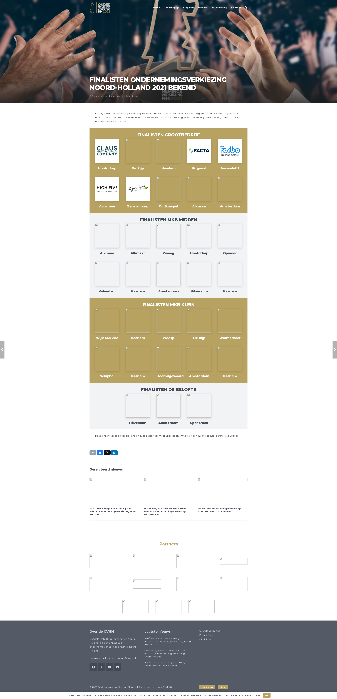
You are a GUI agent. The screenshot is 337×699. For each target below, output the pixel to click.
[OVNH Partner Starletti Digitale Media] (168, 606)
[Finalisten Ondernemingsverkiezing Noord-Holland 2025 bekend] (222, 492)
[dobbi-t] (138, 406)
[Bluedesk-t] (138, 236)
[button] (246, 7)
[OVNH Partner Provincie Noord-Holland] (103, 561)
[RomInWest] (147, 584)
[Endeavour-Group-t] (168, 151)
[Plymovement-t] (199, 189)
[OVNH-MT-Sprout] (103, 584)
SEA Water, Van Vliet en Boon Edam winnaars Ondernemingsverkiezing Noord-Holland (165, 511)
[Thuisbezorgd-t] (230, 189)
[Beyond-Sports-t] (107, 236)
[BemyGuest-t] (107, 321)
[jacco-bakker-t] (168, 359)
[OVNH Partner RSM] (190, 584)
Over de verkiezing (209, 631)
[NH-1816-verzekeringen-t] (168, 189)
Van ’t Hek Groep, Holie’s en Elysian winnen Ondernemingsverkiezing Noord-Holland (114, 511)
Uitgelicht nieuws (129, 96)
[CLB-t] (138, 151)
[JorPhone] (199, 321)
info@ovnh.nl (128, 658)
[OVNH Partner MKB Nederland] (233, 584)
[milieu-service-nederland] (233, 561)
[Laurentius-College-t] (107, 359)
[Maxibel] (138, 359)
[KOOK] (230, 321)
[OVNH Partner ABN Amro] (190, 561)
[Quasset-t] (199, 274)
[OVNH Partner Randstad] (147, 561)
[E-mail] (93, 452)
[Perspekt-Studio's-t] (230, 359)
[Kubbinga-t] (107, 274)
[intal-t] (230, 236)
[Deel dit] (100, 452)
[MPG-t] (168, 274)
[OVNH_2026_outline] (100, 8)
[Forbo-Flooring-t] (230, 151)
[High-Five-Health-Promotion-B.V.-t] (107, 189)
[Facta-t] (199, 151)
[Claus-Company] (107, 151)
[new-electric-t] (199, 359)
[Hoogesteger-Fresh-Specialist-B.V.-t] (138, 189)
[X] (101, 667)
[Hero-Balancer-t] (199, 406)
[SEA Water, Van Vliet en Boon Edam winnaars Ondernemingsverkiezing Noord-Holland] (168, 492)
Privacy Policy (207, 635)
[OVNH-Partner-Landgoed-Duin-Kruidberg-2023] (201, 606)
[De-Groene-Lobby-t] (138, 321)
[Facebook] (93, 667)
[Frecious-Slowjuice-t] (168, 321)
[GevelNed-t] (168, 236)
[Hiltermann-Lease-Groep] (199, 236)
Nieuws (116, 96)
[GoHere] (168, 406)
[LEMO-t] (138, 274)
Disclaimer (205, 639)
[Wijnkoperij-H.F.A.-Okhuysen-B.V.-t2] (230, 274)
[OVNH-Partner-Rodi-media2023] (135, 606)
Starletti (167, 687)
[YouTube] (109, 667)
